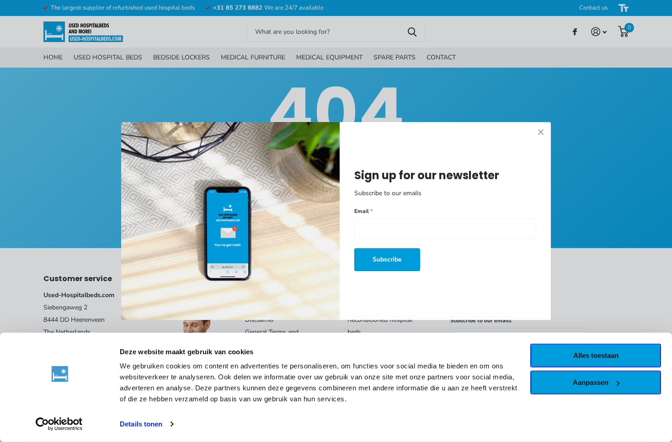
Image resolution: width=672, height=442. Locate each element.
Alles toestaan (596, 355)
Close (541, 132)
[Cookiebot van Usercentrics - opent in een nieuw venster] (59, 424)
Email (363, 211)
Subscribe (387, 259)
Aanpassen (590, 382)
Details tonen (141, 424)
